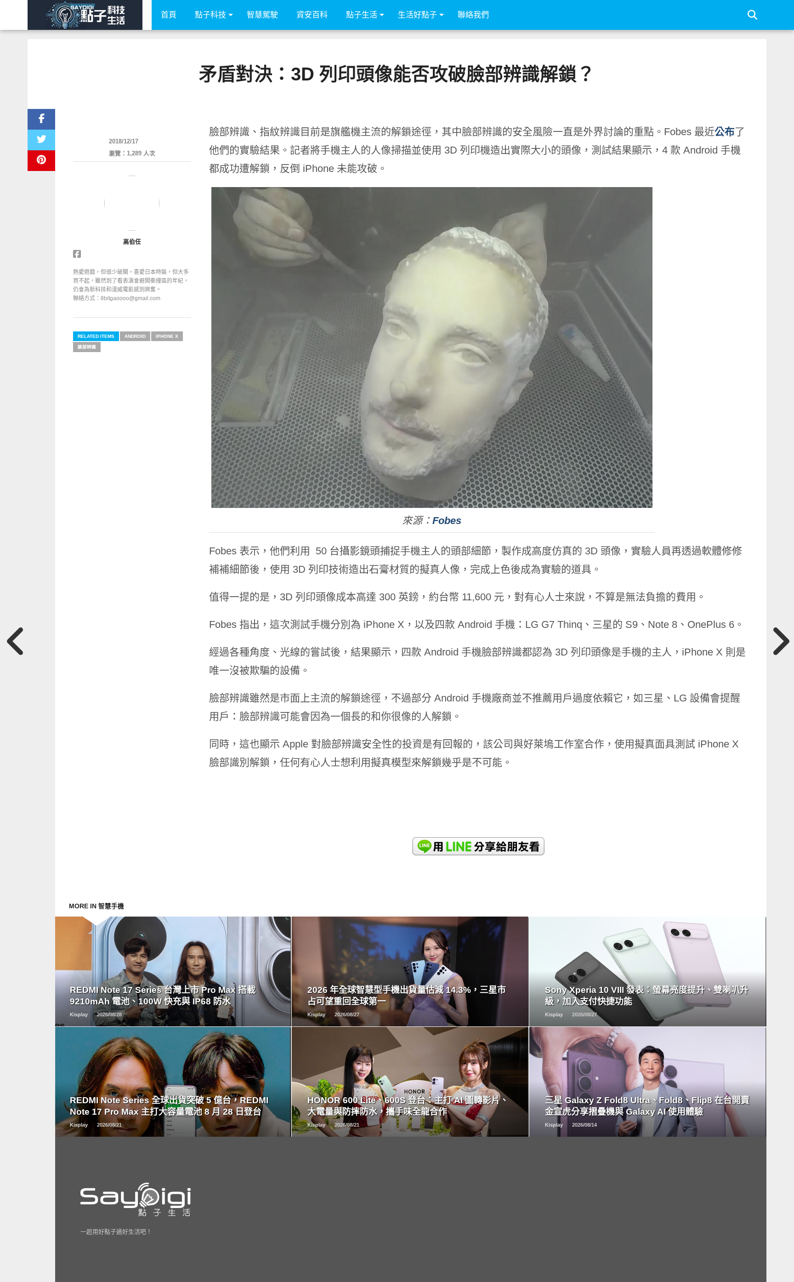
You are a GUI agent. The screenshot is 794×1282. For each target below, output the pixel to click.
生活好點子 (417, 15)
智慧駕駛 (262, 15)
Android (135, 336)
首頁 (168, 15)
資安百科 (312, 15)
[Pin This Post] (41, 160)
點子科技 (210, 15)
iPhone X (167, 336)
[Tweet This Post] (41, 140)
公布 (725, 131)
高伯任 (132, 241)
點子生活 (361, 15)
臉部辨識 (87, 346)
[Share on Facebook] (41, 119)
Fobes (446, 520)
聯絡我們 (473, 15)
